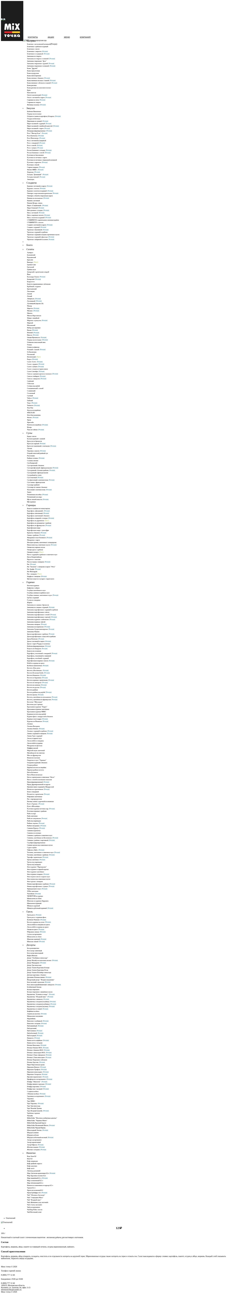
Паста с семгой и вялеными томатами (39, 780)
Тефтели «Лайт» (32, 850)
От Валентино (31, 352)
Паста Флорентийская (34, 557)
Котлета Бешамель (33, 675)
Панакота (30, 1038)
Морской (30, 323)
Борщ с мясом (31, 436)
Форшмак (30, 172)
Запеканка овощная (33, 624)
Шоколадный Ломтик (34, 1130)
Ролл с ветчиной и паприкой (36, 140)
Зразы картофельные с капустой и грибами (41, 636)
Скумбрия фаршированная (36, 843)
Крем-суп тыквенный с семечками (38, 446)
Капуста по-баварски (34, 648)
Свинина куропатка (33, 830)
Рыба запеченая (32, 816)
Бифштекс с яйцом (33, 588)
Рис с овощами (32, 574)
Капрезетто (31, 282)
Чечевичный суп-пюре (34, 497)
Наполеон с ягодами (33, 1023)
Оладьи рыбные (32, 765)
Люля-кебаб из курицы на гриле (38, 927)
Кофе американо (32, 1161)
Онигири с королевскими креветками (39, 193)
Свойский (30, 381)
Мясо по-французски (34, 755)
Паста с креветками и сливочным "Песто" (41, 777)
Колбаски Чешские (33, 920)
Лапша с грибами (33, 535)
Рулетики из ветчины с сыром (37, 157)
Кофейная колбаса (33, 1011)
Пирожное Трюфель (33, 1069)
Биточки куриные (33, 585)
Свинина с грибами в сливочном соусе (39, 835)
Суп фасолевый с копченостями (37, 480)
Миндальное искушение (35, 1016)
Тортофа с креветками (34, 857)
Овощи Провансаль (33, 337)
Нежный (30, 332)
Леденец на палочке (33, 1014)
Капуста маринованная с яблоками (38, 284)
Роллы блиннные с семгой (35, 153)
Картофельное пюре (33, 528)
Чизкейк (30, 1116)
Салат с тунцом (32, 366)
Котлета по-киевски (33, 685)
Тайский (30, 400)
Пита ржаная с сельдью (35, 210)
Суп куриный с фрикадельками (37, 473)
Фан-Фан (30, 408)
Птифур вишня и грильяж (36, 1084)
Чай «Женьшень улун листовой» (37, 1202)
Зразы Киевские (32, 639)
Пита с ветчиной (32, 213)
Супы (29, 433)
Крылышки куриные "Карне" (37, 707)
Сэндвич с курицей (33, 227)
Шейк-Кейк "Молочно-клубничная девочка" (42, 1118)
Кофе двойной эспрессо (34, 1163)
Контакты (33, 37)
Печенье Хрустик (32, 1062)
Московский (31, 325)
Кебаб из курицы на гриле (35, 663)
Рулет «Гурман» (32, 804)
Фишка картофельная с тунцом (37, 886)
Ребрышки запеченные (34, 796)
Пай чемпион (31, 1031)
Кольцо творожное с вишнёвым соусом (39, 992)
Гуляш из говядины (33, 600)
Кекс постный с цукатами (35, 982)
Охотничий (31, 354)
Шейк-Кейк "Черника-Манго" (37, 1120)
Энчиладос (30, 179)
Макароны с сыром (33, 540)
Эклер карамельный (34, 1142)
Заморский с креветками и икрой (38, 272)
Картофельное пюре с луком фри (38, 530)
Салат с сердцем (32, 364)
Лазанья (30, 724)
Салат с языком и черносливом (37, 369)
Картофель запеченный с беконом (38, 516)
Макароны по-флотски (34, 746)
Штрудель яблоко (33, 1135)
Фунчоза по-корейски (34, 425)
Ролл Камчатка (32, 136)
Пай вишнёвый (32, 1026)
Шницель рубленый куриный (37, 908)
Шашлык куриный (33, 939)
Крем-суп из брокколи (34, 441)
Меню (67, 37)
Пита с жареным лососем (35, 215)
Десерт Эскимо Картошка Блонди (38, 968)
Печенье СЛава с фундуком (36, 1055)
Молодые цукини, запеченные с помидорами (41, 542)
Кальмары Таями (33, 277)
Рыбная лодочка (32, 823)
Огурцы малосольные (34, 114)
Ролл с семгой (31, 145)
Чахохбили (30, 894)
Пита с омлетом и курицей (36, 217)
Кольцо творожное (33, 989)
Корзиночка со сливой (34, 1009)
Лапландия (31, 291)
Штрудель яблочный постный (37, 1137)
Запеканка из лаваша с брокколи (38, 605)
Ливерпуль (30, 299)
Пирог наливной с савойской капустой (39, 126)
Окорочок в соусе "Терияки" (36, 760)
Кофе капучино (32, 1166)
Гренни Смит (31, 265)
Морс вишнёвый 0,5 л (34, 1178)
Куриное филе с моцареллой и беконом (40, 716)
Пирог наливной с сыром (35, 128)
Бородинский (31, 257)
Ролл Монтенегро (33, 138)
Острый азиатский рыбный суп (37, 453)
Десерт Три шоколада (34, 965)
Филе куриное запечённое (35, 872)
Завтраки (31, 40)
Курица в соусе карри (34, 719)
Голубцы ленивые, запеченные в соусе (39, 595)
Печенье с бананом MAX (35, 1050)
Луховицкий (31, 301)
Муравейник (31, 1018)
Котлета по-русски (33, 687)
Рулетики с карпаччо (34, 162)
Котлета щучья (32, 695)
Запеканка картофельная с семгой (38, 615)
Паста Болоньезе (32, 772)
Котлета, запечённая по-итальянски (39, 697)
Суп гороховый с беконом (35, 465)
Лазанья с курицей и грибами (37, 731)
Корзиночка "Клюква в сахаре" (37, 994)
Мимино (30, 311)
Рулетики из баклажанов (35, 155)
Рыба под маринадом (34, 821)
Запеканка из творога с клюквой (38, 59)
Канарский (30, 279)
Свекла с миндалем (33, 379)
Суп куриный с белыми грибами (38, 470)
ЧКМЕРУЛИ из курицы (35, 896)
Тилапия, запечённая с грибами (37, 855)
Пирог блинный (32, 208)
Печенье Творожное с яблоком (37, 1060)
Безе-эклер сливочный (34, 951)
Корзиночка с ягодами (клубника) (38, 1004)
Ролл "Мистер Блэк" (34, 133)
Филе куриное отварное (35, 874)
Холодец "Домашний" (34, 174)
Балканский (31, 255)
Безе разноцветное (33, 948)
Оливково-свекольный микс (36, 342)
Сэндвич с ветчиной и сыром (36, 225)
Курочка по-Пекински (34, 721)
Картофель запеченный (35, 513)
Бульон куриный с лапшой (36, 439)
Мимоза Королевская (34, 315)
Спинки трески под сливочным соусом (40, 845)
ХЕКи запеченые (32, 891)
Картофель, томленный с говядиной (39, 653)
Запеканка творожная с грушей (37, 63)
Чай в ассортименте (33, 1207)
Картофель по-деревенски (35, 521)
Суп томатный (32, 477)
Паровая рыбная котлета (35, 770)
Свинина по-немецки (34, 833)
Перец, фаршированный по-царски (38, 784)
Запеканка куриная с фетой (36, 622)
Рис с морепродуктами (34, 799)
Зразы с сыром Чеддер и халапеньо (38, 644)
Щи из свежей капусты (34, 499)
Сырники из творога (34, 102)
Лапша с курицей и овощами (36, 733)
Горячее (30, 582)
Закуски (30, 108)
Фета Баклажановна (34, 415)
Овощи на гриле (32, 929)
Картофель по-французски (36, 525)
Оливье (29, 345)
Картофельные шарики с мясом (37, 661)
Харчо (29, 492)
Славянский (31, 391)
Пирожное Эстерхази (34, 1074)
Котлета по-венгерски (34, 682)
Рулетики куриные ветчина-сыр (37, 809)
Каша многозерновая (34, 76)
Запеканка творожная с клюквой (38, 66)
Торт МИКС (31, 1101)
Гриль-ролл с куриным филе (36, 917)
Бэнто (29, 245)
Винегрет (30, 262)
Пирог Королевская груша (36, 1065)
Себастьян (30, 383)
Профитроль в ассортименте (36, 1079)
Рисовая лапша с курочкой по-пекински (40, 801)
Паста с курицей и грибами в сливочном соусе (42, 554)
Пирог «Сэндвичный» (34, 205)
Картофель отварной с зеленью (37, 518)
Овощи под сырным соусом (36, 547)
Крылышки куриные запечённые (38, 709)
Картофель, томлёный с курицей (38, 658)
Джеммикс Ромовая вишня (36, 977)
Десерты (30, 945)
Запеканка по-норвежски (35, 627)
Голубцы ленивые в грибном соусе (38, 593)
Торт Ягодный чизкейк (34, 1111)
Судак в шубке (32, 847)
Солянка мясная (32, 460)
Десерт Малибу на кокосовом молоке (39, 960)
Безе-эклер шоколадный (35, 953)
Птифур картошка (33, 1086)
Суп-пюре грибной (33, 485)
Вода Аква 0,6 (31, 1156)
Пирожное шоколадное (34, 1072)
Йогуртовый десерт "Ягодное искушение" (41, 980)
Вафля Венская (32, 955)
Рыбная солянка (32, 458)
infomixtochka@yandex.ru (11, 1290)
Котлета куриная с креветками (37, 680)
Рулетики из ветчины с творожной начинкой (42, 160)
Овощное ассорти (32, 552)
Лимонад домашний (33, 1171)
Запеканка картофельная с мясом (38, 612)
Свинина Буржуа (32, 828)
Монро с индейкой (33, 318)
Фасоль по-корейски (34, 410)
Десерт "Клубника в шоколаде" (37, 958)
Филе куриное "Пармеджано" (37, 867)
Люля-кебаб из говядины (35, 741)
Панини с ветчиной (33, 200)
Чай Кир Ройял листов (34, 1210)
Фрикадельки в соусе (34, 889)
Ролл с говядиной (33, 143)
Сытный (30, 396)
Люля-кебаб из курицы (34, 743)
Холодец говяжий (33, 177)
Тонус (29, 403)
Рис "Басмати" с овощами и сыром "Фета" (41, 567)
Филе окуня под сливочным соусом (38, 879)
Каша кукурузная (33, 73)
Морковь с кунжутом (34, 320)
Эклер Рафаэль (32, 1145)
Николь (29, 335)
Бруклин (30, 260)
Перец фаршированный (35, 782)
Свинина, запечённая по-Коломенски (39, 838)
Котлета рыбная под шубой (36, 692)
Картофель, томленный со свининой (39, 656)
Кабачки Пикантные (34, 111)
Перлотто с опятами (33, 559)
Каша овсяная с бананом (35, 78)
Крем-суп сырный (33, 443)
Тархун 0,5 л (31, 1188)
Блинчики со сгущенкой (35, 54)
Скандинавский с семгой (35, 388)
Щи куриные (31, 502)
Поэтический (31, 357)
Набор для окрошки (33, 328)
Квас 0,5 (29, 1159)
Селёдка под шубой (33, 386)
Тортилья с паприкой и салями (37, 239)
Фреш (29, 420)
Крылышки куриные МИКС (36, 712)
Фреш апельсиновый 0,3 (35, 1190)
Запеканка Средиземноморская (37, 629)
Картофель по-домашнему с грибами (39, 523)
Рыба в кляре (31, 813)
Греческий (30, 267)
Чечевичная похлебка (34, 494)
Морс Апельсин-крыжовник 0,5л (38, 1173)
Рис (28, 564)
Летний (29, 296)
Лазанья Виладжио (33, 726)
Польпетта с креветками (35, 794)
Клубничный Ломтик (34, 987)
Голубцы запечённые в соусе (36, 590)
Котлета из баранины (34, 678)
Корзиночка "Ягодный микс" (37, 997)
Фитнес (29, 417)
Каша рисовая (32, 85)
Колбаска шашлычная (34, 665)
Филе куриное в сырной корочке (38, 869)
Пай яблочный (32, 1033)
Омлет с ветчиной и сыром (36, 97)
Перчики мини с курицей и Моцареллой (40, 787)
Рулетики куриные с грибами (36, 811)
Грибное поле (31, 269)
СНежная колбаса (33, 1094)
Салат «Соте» (31, 362)
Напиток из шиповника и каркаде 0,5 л (40, 1185)
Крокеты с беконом (33, 533)
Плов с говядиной (33, 792)
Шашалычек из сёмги (34, 898)
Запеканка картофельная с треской (38, 617)
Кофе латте (30, 1168)
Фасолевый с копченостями (36, 490)
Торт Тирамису (32, 1103)
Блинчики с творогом (34, 51)
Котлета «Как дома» (33, 668)
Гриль (29, 911)
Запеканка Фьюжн (33, 632)
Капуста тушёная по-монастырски (38, 508)
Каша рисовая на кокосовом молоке (39, 88)
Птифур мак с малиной (34, 1089)
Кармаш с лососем (33, 188)
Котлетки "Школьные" (35, 702)
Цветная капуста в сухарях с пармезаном (40, 579)
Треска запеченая (33, 860)
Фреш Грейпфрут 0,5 (34, 1193)
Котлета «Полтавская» (34, 670)
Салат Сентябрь (32, 371)
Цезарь (29, 427)
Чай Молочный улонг (34, 1212)
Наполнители (31, 93)
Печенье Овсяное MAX (34, 1048)
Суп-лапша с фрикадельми (36, 482)
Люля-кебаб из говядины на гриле (38, 924)
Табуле (29, 398)
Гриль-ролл (31, 915)
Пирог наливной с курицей (36, 123)
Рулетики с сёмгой (33, 165)
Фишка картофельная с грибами (38, 884)
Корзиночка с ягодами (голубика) (38, 1001)
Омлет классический (34, 95)
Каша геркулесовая (33, 71)
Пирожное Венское (33, 1067)
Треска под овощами (34, 864)
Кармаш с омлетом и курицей (37, 191)
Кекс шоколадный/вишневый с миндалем (40, 985)
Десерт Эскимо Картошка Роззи (37, 970)
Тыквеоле (30, 405)
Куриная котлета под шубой (36, 714)
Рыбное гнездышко (33, 826)
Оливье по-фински (33, 347)
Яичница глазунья (33, 105)
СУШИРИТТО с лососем (35, 222)
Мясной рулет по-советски (36, 753)
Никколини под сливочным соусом (38, 545)
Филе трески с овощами (35, 881)
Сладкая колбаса (32, 1091)
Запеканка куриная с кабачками (38, 619)
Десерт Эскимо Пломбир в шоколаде (39, 972)
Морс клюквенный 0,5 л (35, 1180)
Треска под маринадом (34, 862)
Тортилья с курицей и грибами (37, 232)
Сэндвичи (31, 182)
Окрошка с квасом (33, 451)
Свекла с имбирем (33, 376)
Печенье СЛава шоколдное (36, 1057)
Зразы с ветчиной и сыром (35, 641)
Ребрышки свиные (33, 932)
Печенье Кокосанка (33, 1045)
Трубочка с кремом (33, 1113)
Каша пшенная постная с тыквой (38, 80)
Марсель (30, 308)
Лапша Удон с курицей (34, 736)
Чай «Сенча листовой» (34, 1205)
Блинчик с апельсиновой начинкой (38, 44)
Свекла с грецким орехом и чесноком (39, 374)
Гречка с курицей (33, 598)
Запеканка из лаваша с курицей (37, 607)
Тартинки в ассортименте (35, 1096)
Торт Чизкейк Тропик (34, 1108)
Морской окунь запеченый (36, 750)
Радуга (29, 359)
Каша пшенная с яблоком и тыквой (39, 83)
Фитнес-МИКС (32, 170)
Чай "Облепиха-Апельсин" (36, 1195)
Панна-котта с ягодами (34, 1043)
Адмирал (30, 252)
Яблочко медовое (32, 1147)
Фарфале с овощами (33, 576)
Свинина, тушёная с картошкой (37, 840)
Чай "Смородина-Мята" (35, 1197)
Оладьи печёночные (33, 119)
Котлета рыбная (32, 690)
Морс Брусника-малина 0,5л (36, 1176)
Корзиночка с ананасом (35, 999)
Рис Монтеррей (32, 571)
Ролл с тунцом (32, 148)
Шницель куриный (33, 906)
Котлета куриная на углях (35, 922)
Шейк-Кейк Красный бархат (36, 1123)
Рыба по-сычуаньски (34, 818)
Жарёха (29, 602)
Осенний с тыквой (33, 349)
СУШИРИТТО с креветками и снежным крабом (43, 220)
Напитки (31, 1153)
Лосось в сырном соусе (34, 738)
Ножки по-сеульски (33, 758)
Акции (51, 37)
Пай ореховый (31, 1028)
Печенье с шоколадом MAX (36, 1052)
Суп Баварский (32, 463)
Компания (85, 37)
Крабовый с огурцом (34, 286)
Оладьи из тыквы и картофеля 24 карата (40, 116)
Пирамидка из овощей (34, 121)
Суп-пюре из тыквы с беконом (37, 487)
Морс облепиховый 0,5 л (35, 1183)
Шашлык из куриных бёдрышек (38, 901)
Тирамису (30, 1099)
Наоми (29, 330)
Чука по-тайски (32, 430)
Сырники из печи (33, 100)
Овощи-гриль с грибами (35, 550)
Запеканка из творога (34, 56)
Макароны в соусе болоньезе (36, 537)
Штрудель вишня (33, 1133)
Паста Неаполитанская (34, 775)
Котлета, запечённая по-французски (39, 699)
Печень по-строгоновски (35, 789)
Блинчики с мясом (33, 49)
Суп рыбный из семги (34, 475)
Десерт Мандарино (33, 963)
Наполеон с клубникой (34, 1021)
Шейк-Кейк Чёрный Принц (36, 1128)
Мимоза (29, 313)
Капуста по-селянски (34, 651)
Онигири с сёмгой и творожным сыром (40, 196)
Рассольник (31, 456)
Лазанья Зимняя (32, 729)
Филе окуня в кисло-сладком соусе (38, 877)
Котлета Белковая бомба (35, 673)
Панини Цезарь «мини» (35, 203)
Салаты (30, 249)
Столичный (31, 393)
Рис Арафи (30, 569)
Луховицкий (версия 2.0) (35, 303)
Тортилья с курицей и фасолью (37, 237)
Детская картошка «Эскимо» (36, 975)
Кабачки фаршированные (35, 646)
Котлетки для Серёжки (34, 704)
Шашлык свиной (32, 941)
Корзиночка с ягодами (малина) (37, 1006)
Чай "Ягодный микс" (34, 1200)
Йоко (28, 274)
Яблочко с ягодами (33, 1149)
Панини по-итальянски (35, 198)
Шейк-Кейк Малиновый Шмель (37, 1125)
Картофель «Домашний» (35, 511)
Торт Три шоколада (33, 1106)
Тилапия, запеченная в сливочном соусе (40, 852)
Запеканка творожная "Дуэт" (37, 61)
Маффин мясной (32, 748)
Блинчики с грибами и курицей (37, 46)
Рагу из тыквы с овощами (35, 562)
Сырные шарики (32, 167)
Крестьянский (32, 289)
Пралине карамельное (34, 1077)
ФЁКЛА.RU (31, 413)
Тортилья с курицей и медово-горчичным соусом (43, 234)
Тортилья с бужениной (34, 230)
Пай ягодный (31, 1035)
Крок (29, 90)
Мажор (29, 306)
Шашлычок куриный (34, 903)
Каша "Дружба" (32, 68)
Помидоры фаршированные (36, 131)
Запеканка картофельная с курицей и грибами (42, 610)
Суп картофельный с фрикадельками (39, 468)
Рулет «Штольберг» (33, 806)
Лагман (29, 448)
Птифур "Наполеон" (34, 1082)
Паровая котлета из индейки (36, 767)
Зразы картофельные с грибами (37, 634)
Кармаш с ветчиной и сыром (36, 186)
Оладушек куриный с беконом (37, 763)
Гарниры (31, 505)
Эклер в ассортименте (34, 1140)
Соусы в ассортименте (34, 934)
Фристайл (30, 422)
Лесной (29, 294)
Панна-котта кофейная (34, 1040)
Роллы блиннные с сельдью (36, 150)
